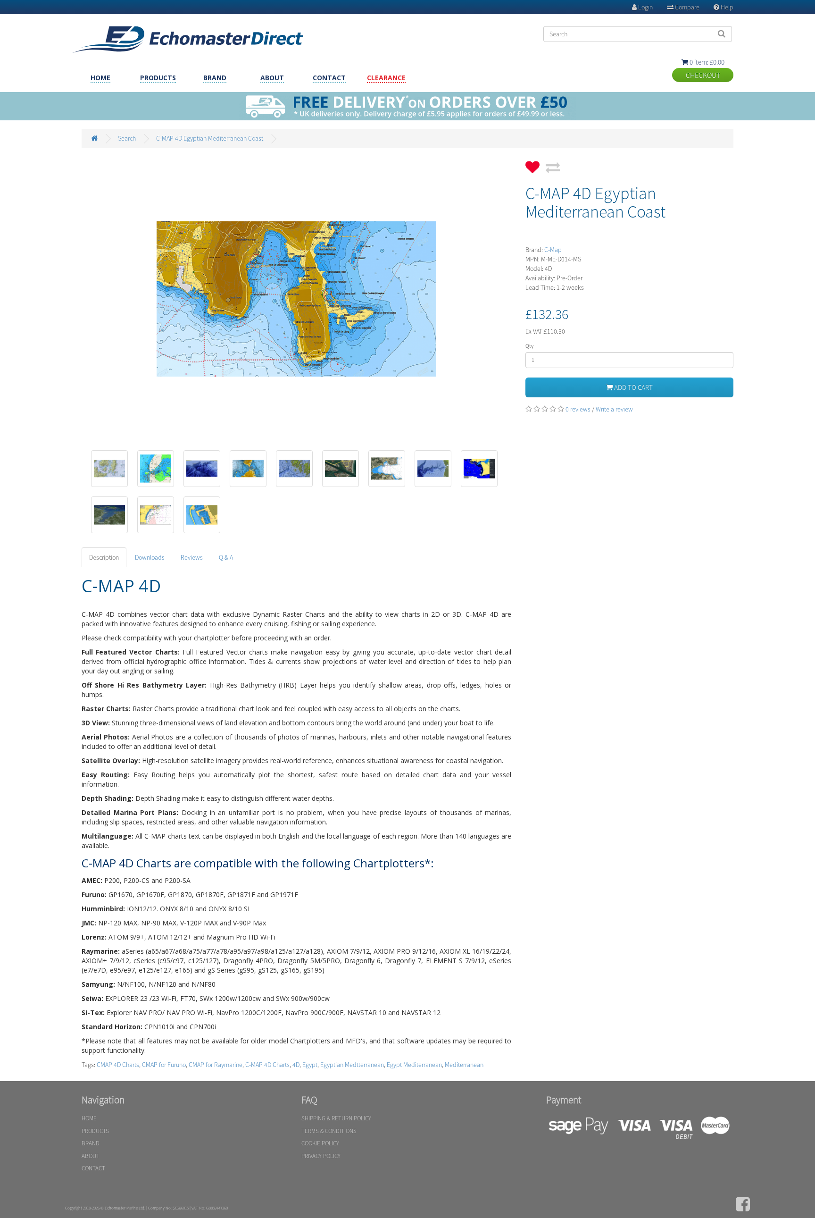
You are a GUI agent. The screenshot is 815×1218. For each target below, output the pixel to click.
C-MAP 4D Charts (267, 1064)
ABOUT (272, 77)
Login (642, 7)
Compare (683, 7)
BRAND (214, 77)
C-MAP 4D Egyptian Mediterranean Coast (209, 138)
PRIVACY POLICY (321, 1156)
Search (127, 138)
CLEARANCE (386, 77)
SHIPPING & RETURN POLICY (336, 1118)
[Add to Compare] (553, 164)
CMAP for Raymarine (215, 1064)
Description (104, 557)
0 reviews (578, 409)
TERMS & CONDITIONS (329, 1131)
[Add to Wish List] (532, 164)
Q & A (226, 557)
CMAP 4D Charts (118, 1064)
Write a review (614, 409)
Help (723, 7)
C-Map (553, 249)
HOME (100, 77)
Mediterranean (464, 1064)
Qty (529, 345)
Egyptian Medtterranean (352, 1064)
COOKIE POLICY (320, 1143)
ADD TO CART (633, 387)
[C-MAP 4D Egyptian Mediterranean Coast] (297, 299)
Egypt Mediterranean (414, 1064)
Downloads (150, 557)
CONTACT (329, 77)
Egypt (309, 1064)
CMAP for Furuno (164, 1064)
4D (295, 1064)
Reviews (192, 557)
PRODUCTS (158, 77)
